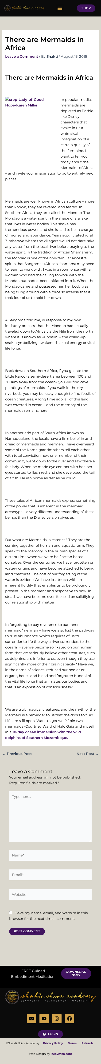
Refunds (87, 1043)
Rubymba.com (61, 1054)
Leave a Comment (21, 56)
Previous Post (17, 754)
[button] (60, 8)
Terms (72, 1043)
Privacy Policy (55, 1043)
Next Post (88, 754)
